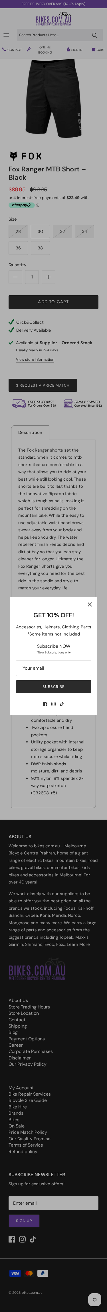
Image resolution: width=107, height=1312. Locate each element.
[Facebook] (45, 704)
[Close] (90, 604)
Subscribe (53, 686)
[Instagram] (53, 704)
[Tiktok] (62, 704)
